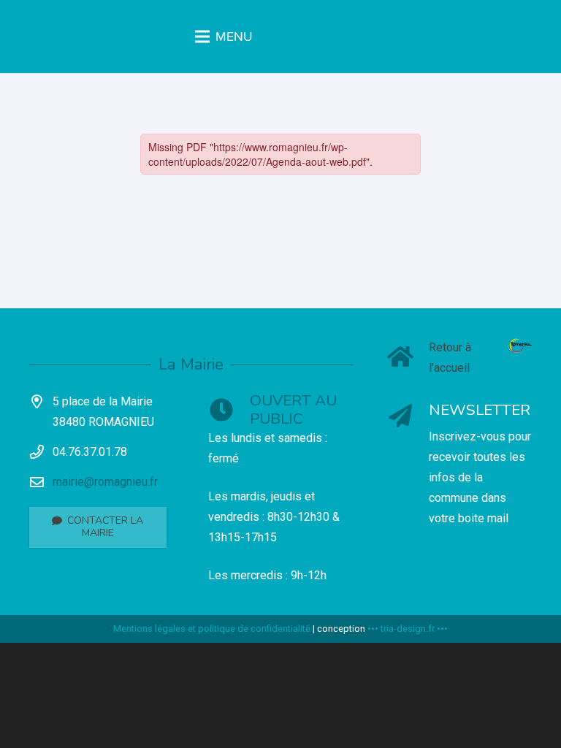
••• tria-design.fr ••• (407, 628)
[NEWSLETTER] (409, 417)
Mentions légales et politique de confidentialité (211, 628)
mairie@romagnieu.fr (105, 482)
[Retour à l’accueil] (409, 358)
